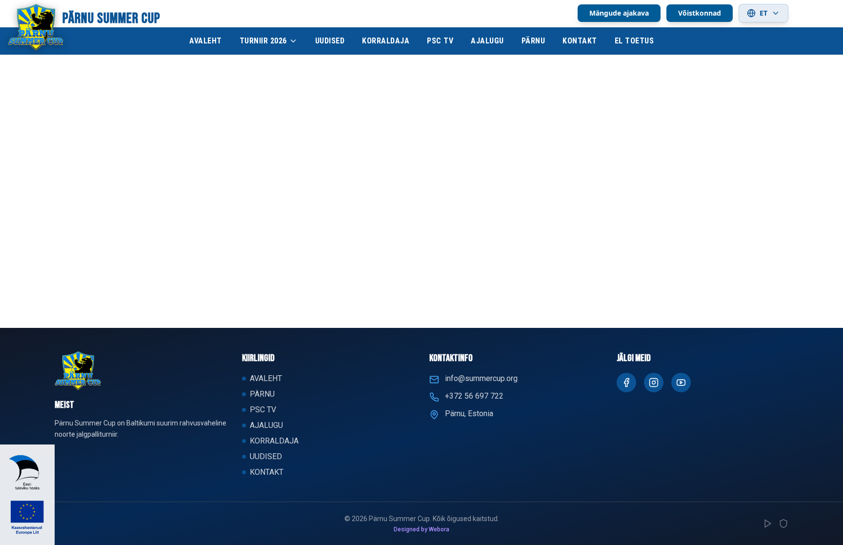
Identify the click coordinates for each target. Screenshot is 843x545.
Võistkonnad (699, 13)
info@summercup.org (481, 378)
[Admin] (783, 523)
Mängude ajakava (619, 13)
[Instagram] (653, 382)
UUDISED (330, 40)
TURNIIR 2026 (263, 40)
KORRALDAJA (385, 40)
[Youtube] (681, 382)
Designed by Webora (421, 529)
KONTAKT (579, 40)
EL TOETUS (634, 40)
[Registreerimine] (768, 523)
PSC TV (440, 40)
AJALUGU (487, 40)
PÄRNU (533, 40)
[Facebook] (626, 382)
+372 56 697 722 (474, 396)
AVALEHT (205, 40)
